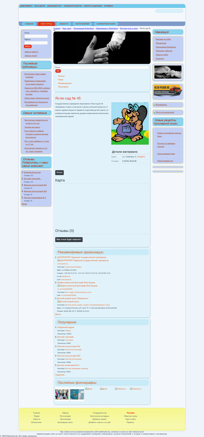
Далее (24, 204)
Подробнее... (60, 375)
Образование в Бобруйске (107, 28)
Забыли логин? (31, 56)
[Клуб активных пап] (168, 79)
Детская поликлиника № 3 (35, 198)
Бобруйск (141, 157)
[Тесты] (164, 112)
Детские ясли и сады (129, 28)
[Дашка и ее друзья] (62, 401)
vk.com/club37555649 (64, 289)
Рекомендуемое (64, 83)
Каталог (61, 76)
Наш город (46, 24)
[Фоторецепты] (160, 105)
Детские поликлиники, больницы (76, 368)
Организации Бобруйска (84, 28)
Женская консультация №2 (35, 185)
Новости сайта (162, 55)
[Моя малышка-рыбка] (77, 401)
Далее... (58, 314)
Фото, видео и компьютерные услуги (78, 292)
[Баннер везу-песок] (168, 97)
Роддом (68, 330)
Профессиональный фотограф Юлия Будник (76, 283)
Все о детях (40, 6)
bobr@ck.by (66, 276)
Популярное (63, 87)
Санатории (69, 340)
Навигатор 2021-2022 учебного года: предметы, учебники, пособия (37, 91)
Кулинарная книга (106, 24)
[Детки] (88, 389)
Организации (65, 419)
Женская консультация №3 (35, 191)
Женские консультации (73, 349)
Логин (26, 33)
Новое (60, 80)
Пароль (27, 39)
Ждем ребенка (26, 6)
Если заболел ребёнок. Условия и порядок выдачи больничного (36, 134)
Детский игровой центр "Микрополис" (73, 298)
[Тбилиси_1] (120, 389)
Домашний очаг (54, 6)
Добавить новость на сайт (100, 422)
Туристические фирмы (73, 267)
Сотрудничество (100, 413)
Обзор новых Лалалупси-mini (37, 98)
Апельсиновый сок (165, 161)
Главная (29, 24)
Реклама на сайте (163, 39)
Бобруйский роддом (32, 172)
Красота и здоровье (93, 6)
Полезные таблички (164, 51)
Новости (63, 24)
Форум (36, 416)
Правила (130, 422)
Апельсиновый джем (166, 154)
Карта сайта (131, 419)
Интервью (108, 6)
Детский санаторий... (32, 179)
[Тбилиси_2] (135, 389)
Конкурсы (160, 59)
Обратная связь (130, 416)
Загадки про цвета (32, 127)
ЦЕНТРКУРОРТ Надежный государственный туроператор (81, 257)
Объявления (161, 43)
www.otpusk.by (62, 264)
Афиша (65, 413)
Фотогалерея (82, 24)
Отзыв (59, 172)
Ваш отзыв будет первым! (69, 239)
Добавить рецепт (100, 419)
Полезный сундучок (73, 6)
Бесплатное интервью (99, 416)
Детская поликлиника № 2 (68, 365)
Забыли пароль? (31, 52)
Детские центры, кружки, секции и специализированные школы (87, 305)
